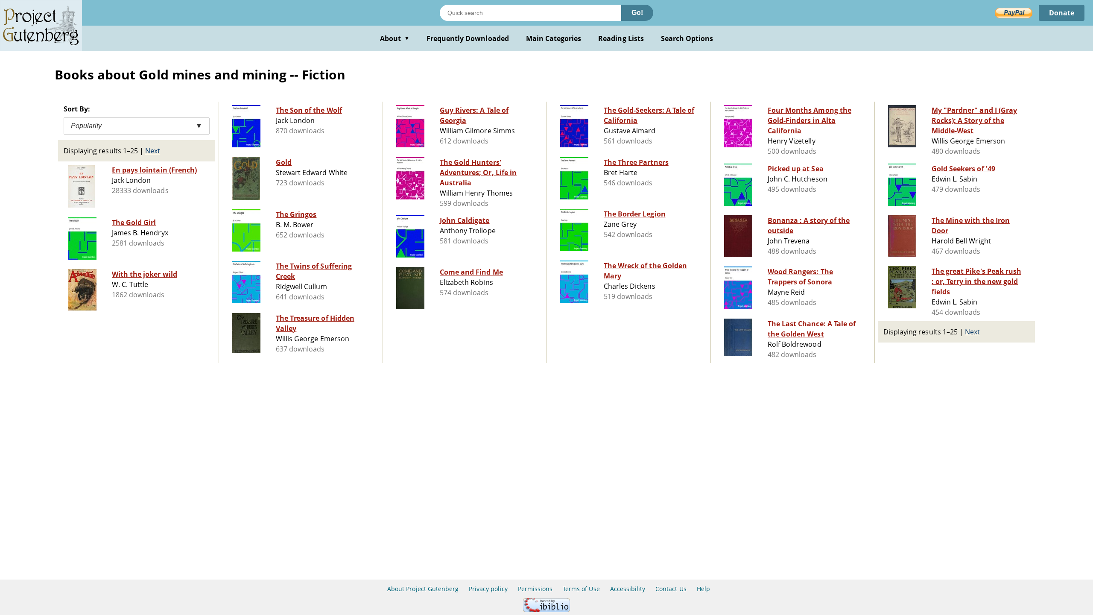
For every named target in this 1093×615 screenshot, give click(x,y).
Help (703, 589)
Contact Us (670, 589)
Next (152, 150)
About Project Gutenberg (423, 589)
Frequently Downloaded (468, 38)
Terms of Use (581, 589)
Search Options (687, 38)
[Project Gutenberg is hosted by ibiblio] (546, 610)
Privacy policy (488, 589)
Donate (1061, 13)
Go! (637, 12)
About (394, 38)
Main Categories (554, 38)
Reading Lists (621, 38)
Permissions (535, 589)
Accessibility (628, 589)
